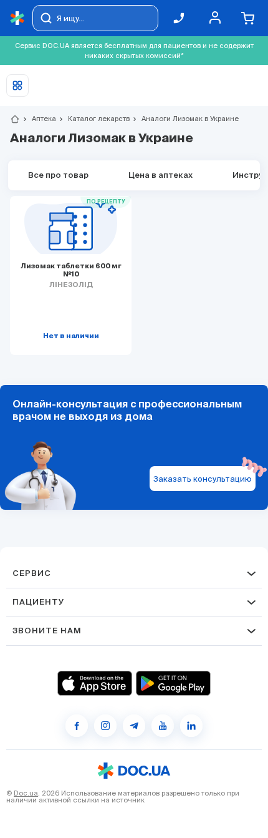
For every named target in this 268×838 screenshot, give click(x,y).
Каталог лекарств (93, 118)
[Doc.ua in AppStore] (94, 683)
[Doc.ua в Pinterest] (191, 725)
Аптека (38, 118)
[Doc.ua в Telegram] (134, 725)
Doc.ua (26, 793)
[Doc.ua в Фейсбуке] (76, 725)
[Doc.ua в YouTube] (162, 725)
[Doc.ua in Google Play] (173, 683)
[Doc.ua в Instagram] (105, 725)
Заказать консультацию (202, 479)
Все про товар (58, 176)
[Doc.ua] (17, 18)
